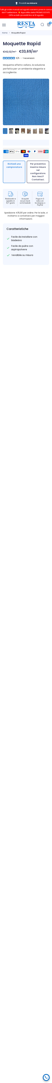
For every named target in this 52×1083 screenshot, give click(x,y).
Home (4, 33)
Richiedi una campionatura (14, 165)
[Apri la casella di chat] (46, 1077)
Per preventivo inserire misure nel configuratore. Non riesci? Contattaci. (38, 171)
